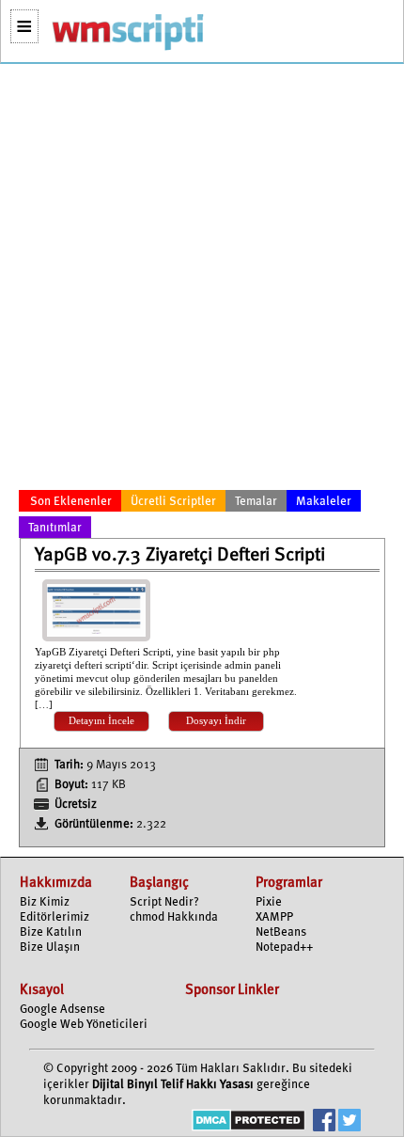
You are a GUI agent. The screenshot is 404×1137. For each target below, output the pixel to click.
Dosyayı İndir (216, 721)
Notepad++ (284, 947)
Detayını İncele (101, 721)
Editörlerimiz (54, 917)
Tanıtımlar (55, 528)
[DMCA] (248, 1122)
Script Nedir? (164, 902)
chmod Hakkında (174, 917)
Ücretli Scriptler (173, 502)
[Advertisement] (202, 280)
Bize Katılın (51, 932)
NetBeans (281, 932)
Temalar (256, 502)
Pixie (269, 902)
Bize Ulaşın (50, 947)
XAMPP (274, 917)
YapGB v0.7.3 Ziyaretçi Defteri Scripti (180, 555)
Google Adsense (62, 1009)
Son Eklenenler (71, 502)
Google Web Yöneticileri (84, 1025)
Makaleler (323, 502)
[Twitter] (349, 1122)
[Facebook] (324, 1122)
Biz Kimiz (45, 902)
